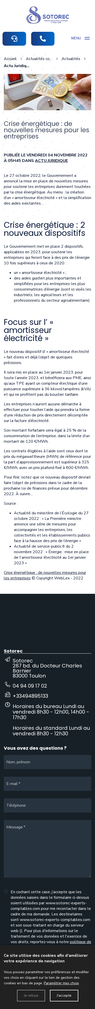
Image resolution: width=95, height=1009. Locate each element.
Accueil (10, 59)
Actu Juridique (51, 160)
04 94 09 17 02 (30, 685)
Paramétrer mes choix (61, 983)
